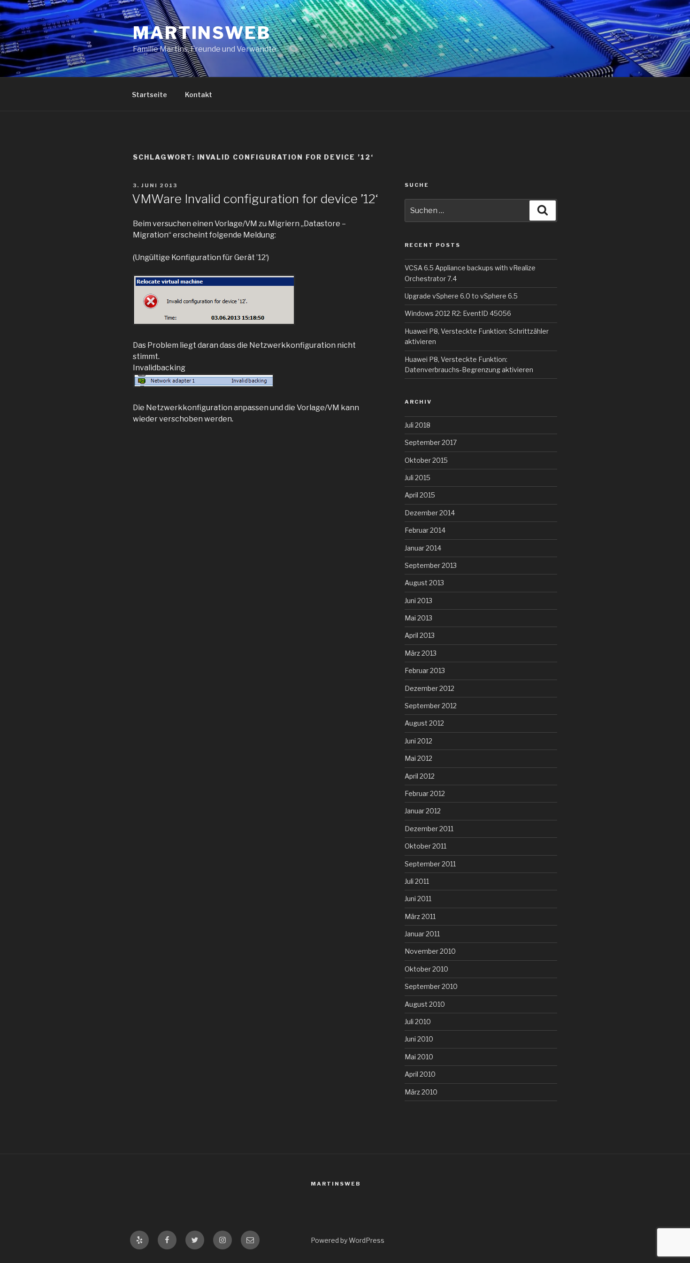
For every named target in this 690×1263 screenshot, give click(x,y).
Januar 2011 (422, 934)
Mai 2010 (419, 1057)
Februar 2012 (425, 793)
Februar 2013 (425, 670)
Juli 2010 (418, 1022)
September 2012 (431, 706)
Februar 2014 (425, 530)
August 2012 (424, 723)
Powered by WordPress (347, 1240)
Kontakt (198, 95)
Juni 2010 (419, 1039)
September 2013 (431, 565)
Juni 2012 (418, 741)
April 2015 (420, 495)
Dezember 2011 (429, 829)
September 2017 (431, 442)
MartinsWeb (202, 33)
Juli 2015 (417, 478)
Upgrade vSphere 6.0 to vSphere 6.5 (461, 296)
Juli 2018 (417, 425)
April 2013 (420, 635)
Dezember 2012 (429, 688)
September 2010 (431, 986)
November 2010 (430, 951)
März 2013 (421, 653)
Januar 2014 (423, 548)
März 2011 (420, 916)
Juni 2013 (418, 601)
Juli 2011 (417, 881)
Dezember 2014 (430, 513)
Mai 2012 (418, 758)
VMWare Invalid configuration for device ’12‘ (255, 198)
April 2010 (420, 1074)
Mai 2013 (418, 618)
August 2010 (425, 1004)
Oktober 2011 (425, 846)
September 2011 (430, 864)
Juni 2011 (418, 899)
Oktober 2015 (426, 460)
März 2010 (421, 1092)
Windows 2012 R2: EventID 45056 (458, 313)
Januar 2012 (423, 811)
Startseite (149, 95)
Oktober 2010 (426, 969)
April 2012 (420, 776)
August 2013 (424, 583)
